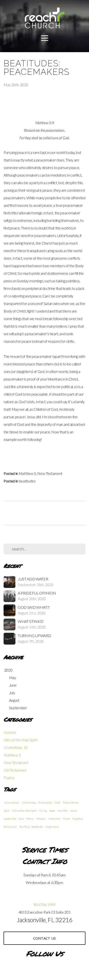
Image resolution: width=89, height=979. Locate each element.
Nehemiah (54, 818)
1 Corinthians (11, 802)
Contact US (44, 938)
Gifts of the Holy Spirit (20, 740)
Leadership (10, 818)
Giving (43, 810)
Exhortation (45, 802)
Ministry (41, 818)
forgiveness (52, 826)
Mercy (29, 818)
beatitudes (27, 481)
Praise (66, 818)
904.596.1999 (44, 904)
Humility (62, 810)
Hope (52, 810)
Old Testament (15, 770)
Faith (58, 802)
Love (21, 818)
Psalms (9, 777)
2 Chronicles (29, 802)
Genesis (10, 732)
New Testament (49, 473)
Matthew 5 (27, 473)
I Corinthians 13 (16, 747)
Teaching (24, 826)
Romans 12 (10, 826)
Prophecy (77, 818)
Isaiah (73, 810)
